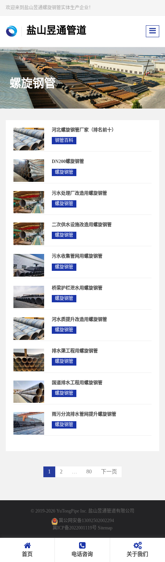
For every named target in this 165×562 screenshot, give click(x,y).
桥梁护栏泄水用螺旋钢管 (77, 288)
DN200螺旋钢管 (68, 161)
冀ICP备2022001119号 (75, 528)
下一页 (109, 472)
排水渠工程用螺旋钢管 (75, 351)
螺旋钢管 (64, 172)
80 (89, 472)
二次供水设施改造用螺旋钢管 (82, 224)
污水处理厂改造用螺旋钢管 (79, 193)
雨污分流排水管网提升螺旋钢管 (84, 414)
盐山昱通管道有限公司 (111, 511)
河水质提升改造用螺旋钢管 (79, 319)
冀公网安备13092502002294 (86, 520)
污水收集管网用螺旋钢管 (77, 256)
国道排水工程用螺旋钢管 (77, 383)
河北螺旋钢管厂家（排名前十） (84, 130)
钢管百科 (64, 140)
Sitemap (105, 528)
